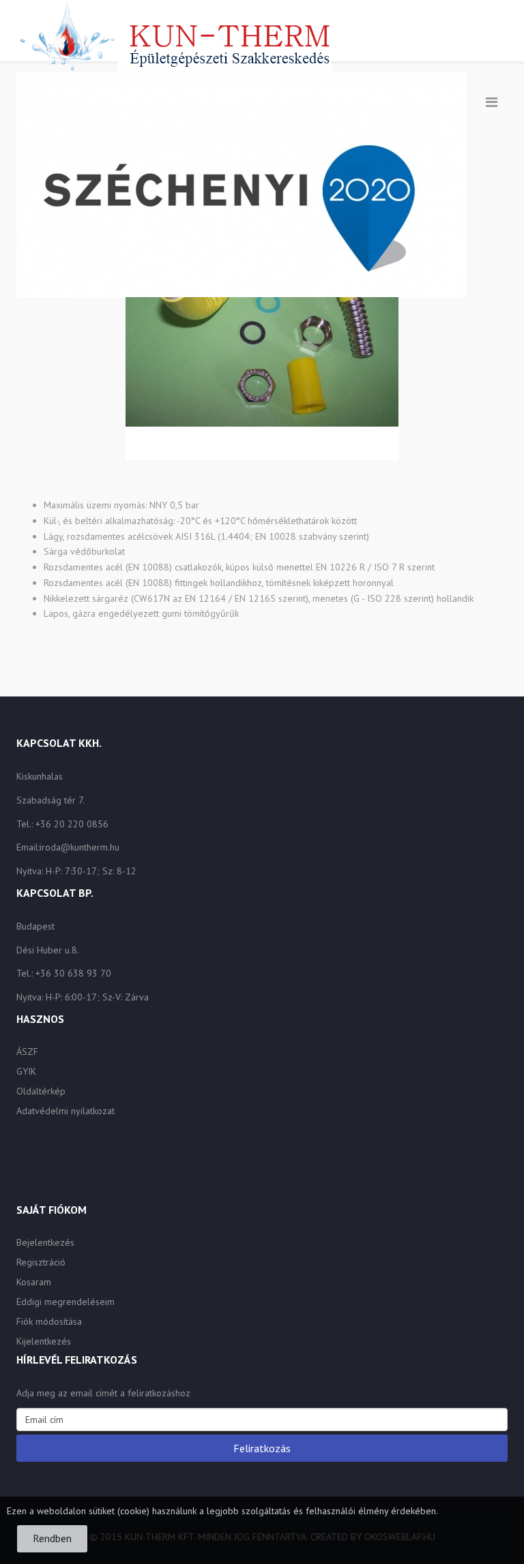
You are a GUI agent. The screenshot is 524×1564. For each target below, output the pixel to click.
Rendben (52, 1538)
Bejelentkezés (45, 1242)
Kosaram (33, 1282)
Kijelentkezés (43, 1341)
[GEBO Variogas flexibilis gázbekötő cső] (262, 322)
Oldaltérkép (41, 1091)
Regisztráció (41, 1262)
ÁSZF (27, 1051)
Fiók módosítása (49, 1321)
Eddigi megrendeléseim (65, 1301)
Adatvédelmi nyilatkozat (65, 1111)
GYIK (26, 1071)
